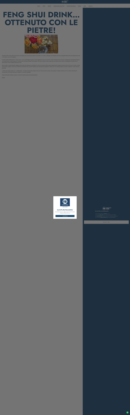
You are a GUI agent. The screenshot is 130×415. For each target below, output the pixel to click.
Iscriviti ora (65, 215)
